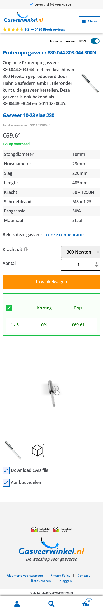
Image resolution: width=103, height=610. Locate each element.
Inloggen (65, 580)
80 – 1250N (83, 192)
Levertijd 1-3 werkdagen (53, 4)
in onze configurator (63, 234)
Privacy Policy (60, 575)
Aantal (9, 263)
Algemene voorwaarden (25, 575)
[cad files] (6, 470)
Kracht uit (12, 249)
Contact (84, 575)
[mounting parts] (6, 483)
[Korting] (9, 308)
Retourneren (41, 580)
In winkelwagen (51, 282)
